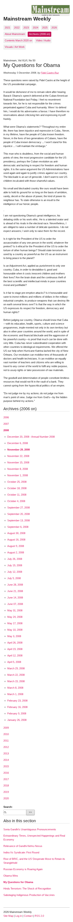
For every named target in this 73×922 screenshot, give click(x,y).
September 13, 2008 (18, 520)
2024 (35, 27)
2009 (6, 727)
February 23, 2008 (17, 700)
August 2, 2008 (15, 552)
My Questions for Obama (18, 882)
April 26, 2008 (14, 642)
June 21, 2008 (15, 591)
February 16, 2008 (17, 707)
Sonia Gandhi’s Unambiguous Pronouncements (29, 829)
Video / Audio (43, 40)
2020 (6, 798)
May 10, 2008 (14, 629)
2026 (54, 27)
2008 (6, 430)
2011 (6, 740)
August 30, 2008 (16, 533)
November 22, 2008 (18, 456)
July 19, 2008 (14, 565)
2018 (6, 785)
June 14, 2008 (15, 597)
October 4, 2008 (16, 501)
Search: (8, 806)
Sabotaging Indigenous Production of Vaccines (29, 895)
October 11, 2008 (16, 494)
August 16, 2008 (16, 539)
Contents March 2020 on (18, 40)
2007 (6, 423)
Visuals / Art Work (15, 46)
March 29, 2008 (16, 668)
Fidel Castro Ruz (50, 73)
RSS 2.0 (39, 915)
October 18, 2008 (16, 488)
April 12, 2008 (14, 655)
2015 (6, 766)
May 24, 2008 (14, 616)
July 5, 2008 (14, 578)
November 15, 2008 (18, 462)
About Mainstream (15, 34)
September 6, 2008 (17, 526)
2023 (26, 27)
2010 (6, 734)
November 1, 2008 (17, 475)
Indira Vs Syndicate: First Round (21, 852)
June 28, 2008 (15, 584)
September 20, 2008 (18, 514)
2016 (6, 772)
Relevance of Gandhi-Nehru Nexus (22, 846)
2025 (45, 27)
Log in (18, 915)
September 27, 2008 (18, 507)
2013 (6, 753)
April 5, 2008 (14, 661)
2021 (7, 27)
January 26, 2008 (16, 719)
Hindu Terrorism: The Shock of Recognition (27, 888)
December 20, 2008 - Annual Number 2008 (31, 436)
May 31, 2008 (14, 610)
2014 (6, 759)
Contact (28, 915)
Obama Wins (10, 875)
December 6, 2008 (17, 443)
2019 (6, 791)
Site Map (8, 915)
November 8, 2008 (17, 468)
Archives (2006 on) (39, 34)
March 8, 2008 (15, 687)
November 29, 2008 (18, 449)
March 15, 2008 (16, 681)
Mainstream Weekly (27, 19)
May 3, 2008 (14, 636)
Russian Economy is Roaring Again (23, 869)
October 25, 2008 (16, 481)
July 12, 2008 (14, 571)
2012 (6, 747)
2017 (6, 779)
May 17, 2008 (14, 623)
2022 (17, 27)
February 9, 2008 (16, 713)
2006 (6, 417)
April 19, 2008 (14, 649)
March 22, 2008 (16, 674)
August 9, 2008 (15, 546)
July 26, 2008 (14, 558)
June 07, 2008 (15, 604)
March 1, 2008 (15, 694)
